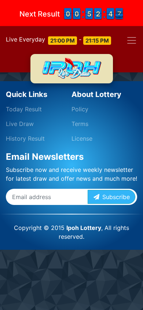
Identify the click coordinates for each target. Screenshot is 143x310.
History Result (25, 138)
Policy (80, 109)
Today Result (24, 109)
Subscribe (114, 197)
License (82, 138)
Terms (80, 123)
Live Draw (20, 123)
